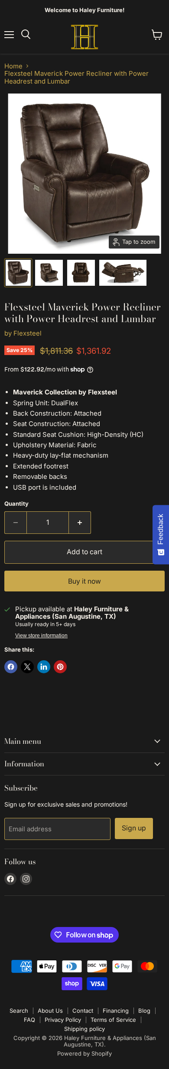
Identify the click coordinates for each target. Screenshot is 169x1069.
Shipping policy (84, 1028)
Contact (82, 1010)
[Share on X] (27, 666)
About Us (50, 1010)
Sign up (134, 828)
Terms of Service (113, 1019)
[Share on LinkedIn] (43, 666)
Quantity (16, 504)
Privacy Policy (63, 1019)
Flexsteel (27, 333)
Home (13, 66)
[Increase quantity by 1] (80, 522)
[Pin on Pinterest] (60, 666)
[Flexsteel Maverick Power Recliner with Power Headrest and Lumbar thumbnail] (49, 273)
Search (19, 1010)
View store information (41, 636)
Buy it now (84, 581)
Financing (116, 1010)
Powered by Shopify (84, 1053)
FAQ (29, 1019)
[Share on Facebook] (10, 666)
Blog (144, 1010)
